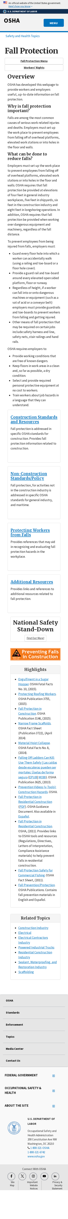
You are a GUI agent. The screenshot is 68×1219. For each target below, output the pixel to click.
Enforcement (14, 1024)
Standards (12, 1012)
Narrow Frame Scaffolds (34, 723)
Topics (10, 1036)
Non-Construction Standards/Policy (29, 476)
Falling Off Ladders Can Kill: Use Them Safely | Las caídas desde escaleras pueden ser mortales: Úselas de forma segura (37, 767)
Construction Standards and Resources (34, 419)
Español (23, 816)
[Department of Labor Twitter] (22, 1176)
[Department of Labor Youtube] (44, 1176)
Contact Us (13, 1060)
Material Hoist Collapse (34, 743)
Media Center (14, 1049)
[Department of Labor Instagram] (33, 1176)
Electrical (24, 933)
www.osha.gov (36, 1156)
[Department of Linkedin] (55, 1176)
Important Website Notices (32, 1185)
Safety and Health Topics (22, 36)
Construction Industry (33, 928)
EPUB (33, 777)
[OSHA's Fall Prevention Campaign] (35, 654)
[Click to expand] (34, 4)
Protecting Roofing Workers (37, 694)
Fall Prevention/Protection (36, 885)
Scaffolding (26, 972)
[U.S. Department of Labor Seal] (14, 1127)
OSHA (12, 20)
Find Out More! (35, 638)
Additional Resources (32, 582)
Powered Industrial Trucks (36, 947)
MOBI (42, 777)
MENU (54, 23)
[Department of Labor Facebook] (11, 1176)
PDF (22, 807)
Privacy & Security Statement (57, 1185)
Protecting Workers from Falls (30, 532)
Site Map (12, 1184)
